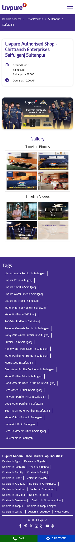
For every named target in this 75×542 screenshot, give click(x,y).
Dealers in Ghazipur (13, 495)
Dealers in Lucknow (39, 511)
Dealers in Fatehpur (14, 489)
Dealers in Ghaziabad (42, 489)
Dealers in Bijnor (12, 478)
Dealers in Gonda (39, 495)
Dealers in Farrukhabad (43, 483)
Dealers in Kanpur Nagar (41, 506)
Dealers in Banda (39, 467)
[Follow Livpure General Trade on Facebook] (21, 526)
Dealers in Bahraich (13, 467)
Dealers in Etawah (36, 478)
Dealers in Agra (11, 461)
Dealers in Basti (36, 472)
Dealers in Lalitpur (12, 511)
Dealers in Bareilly (12, 472)
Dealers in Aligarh (34, 461)
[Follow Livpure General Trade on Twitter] (32, 526)
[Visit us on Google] (43, 526)
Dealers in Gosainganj (15, 500)
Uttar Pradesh (35, 19)
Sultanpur (54, 19)
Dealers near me (12, 19)
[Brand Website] (53, 526)
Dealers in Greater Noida (46, 500)
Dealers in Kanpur (12, 506)
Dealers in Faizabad (13, 483)
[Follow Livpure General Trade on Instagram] (37, 526)
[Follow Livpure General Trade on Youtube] (48, 526)
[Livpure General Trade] (14, 7)
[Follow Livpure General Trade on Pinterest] (26, 526)
